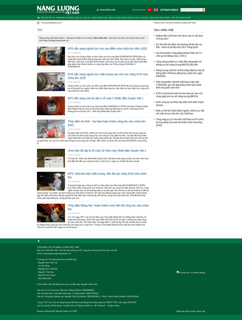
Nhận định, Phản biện (65, 18)
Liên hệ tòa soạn (138, 10)
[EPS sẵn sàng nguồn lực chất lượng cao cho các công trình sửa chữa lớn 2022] (51, 81)
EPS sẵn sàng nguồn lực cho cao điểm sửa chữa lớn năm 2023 (107, 48)
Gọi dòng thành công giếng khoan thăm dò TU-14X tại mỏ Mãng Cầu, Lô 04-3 (179, 54)
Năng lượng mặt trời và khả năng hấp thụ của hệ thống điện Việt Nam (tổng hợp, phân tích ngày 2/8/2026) (180, 73)
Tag (39, 29)
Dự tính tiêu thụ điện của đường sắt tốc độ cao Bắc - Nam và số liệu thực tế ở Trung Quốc (179, 46)
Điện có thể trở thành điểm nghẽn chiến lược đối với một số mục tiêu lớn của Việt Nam (180, 112)
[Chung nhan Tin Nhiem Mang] (191, 272)
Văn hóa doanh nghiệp (181, 18)
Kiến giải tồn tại (47, 18)
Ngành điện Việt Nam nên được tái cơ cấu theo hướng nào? (179, 37)
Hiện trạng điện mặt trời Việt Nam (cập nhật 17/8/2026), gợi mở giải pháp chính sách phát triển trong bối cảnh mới (178, 85)
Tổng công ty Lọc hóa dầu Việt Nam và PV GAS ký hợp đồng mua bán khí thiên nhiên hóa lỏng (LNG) (179, 122)
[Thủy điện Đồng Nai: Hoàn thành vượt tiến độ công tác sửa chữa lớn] (51, 213)
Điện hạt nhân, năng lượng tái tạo (124, 18)
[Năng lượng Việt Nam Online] (58, 9)
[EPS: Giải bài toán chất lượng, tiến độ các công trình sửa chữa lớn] (51, 181)
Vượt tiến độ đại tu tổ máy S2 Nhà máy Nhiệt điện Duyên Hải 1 (107, 150)
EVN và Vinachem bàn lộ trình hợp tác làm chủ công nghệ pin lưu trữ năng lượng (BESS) (179, 95)
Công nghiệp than (99, 18)
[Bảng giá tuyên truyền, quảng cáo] (191, 311)
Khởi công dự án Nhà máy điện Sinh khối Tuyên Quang (180, 103)
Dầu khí (87, 18)
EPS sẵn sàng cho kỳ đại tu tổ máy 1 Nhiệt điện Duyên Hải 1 (105, 98)
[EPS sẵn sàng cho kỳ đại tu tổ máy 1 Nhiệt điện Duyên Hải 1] (51, 105)
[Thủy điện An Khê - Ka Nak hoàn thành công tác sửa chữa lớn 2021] (51, 129)
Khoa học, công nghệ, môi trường (155, 18)
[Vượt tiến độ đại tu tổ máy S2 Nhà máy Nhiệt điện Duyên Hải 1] (51, 158)
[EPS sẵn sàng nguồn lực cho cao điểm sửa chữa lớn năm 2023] (51, 56)
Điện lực (78, 18)
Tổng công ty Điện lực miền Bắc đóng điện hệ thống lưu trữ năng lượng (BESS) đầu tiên (179, 63)
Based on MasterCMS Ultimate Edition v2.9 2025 (57, 311)
